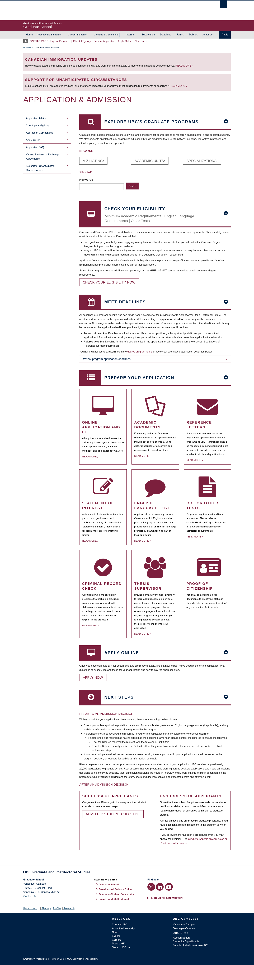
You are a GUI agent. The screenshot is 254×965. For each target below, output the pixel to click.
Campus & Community (106, 34)
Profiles (57, 908)
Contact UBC (119, 924)
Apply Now (93, 677)
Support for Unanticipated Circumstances (40, 167)
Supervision (148, 34)
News (115, 932)
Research (68, 908)
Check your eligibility (37, 125)
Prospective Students (49, 34)
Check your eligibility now (109, 282)
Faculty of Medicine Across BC (190, 945)
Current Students (77, 34)
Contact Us (29, 896)
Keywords (86, 179)
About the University (123, 928)
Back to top (30, 908)
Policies (193, 34)
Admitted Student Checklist (113, 814)
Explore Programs (60, 41)
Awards (130, 34)
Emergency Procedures (35, 959)
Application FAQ (35, 147)
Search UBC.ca (121, 947)
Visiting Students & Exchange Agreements (42, 156)
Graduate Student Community (116, 894)
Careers (116, 939)
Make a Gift (118, 943)
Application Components (39, 132)
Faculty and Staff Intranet (114, 899)
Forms (180, 34)
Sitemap (46, 908)
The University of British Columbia (31, 10)
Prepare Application (104, 41)
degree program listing (139, 351)
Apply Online (125, 41)
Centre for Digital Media (186, 941)
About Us (208, 34)
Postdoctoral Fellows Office (115, 889)
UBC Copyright (74, 959)
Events (116, 935)
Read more (183, 65)
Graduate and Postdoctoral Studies (127, 873)
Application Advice (36, 118)
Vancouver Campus (184, 924)
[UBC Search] (223, 4)
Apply (225, 34)
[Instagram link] (151, 887)
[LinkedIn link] (160, 887)
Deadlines (165, 34)
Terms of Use (57, 959)
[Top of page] (26, 41)
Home (29, 34)
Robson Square (181, 937)
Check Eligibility (82, 41)
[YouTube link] (169, 887)
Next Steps (141, 41)
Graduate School (30, 47)
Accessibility (92, 959)
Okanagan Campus (184, 928)
